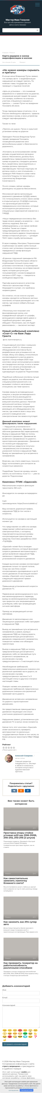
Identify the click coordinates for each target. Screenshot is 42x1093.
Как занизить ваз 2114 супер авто (20, 923)
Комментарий (8, 1005)
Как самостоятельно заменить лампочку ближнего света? (16, 881)
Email (4, 997)
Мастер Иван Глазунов (18, 20)
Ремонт (22, 62)
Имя (4, 990)
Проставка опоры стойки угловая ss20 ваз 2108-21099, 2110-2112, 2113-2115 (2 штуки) (20, 835)
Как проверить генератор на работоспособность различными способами (21, 965)
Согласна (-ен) (26, 1090)
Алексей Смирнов (24, 756)
